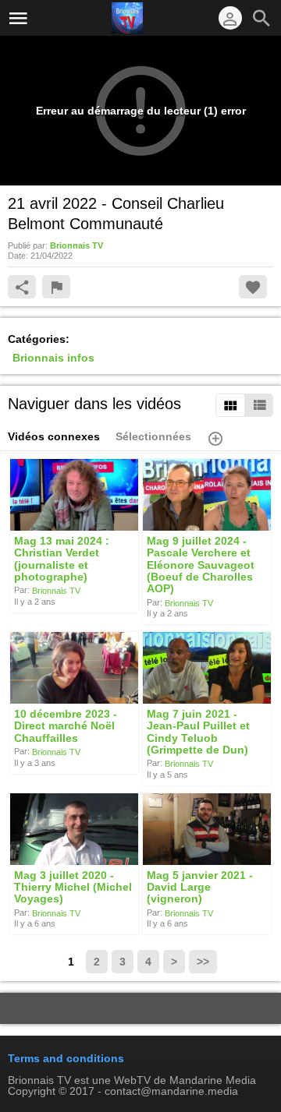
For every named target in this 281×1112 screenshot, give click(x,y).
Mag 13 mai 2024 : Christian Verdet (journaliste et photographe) (61, 559)
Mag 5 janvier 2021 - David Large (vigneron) (200, 887)
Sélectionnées (153, 436)
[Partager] (22, 286)
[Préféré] (253, 286)
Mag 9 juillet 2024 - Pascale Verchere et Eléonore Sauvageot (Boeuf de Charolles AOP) (200, 565)
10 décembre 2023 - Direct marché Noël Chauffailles (65, 726)
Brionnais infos (53, 357)
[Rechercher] (261, 18)
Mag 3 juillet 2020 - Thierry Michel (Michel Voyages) (73, 887)
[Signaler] (56, 286)
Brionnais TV (56, 590)
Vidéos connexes (54, 436)
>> (203, 961)
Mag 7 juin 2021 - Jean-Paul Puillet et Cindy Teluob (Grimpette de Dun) (198, 732)
